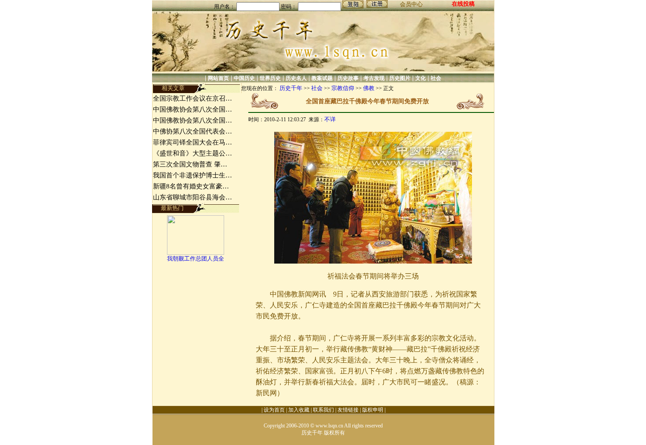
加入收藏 (298, 410)
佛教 (368, 88)
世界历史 (270, 78)
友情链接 (348, 410)
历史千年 (290, 88)
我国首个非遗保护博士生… (192, 175)
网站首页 (218, 78)
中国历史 (244, 78)
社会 (436, 78)
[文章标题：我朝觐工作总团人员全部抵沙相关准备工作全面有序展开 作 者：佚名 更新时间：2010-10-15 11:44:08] (195, 253)
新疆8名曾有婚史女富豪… (191, 186)
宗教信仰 (342, 88)
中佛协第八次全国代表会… (192, 131)
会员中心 (411, 4)
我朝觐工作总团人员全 (195, 258)
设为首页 (274, 410)
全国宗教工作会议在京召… (192, 98)
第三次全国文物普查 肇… (190, 164)
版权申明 (372, 410)
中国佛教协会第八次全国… (192, 109)
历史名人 (296, 78)
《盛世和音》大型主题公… (192, 153)
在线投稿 (463, 3)
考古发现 (374, 78)
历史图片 (399, 78)
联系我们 (323, 410)
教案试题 (322, 78)
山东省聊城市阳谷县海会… (192, 197)
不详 (330, 119)
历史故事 (348, 78)
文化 (420, 78)
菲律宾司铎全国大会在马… (192, 142)
